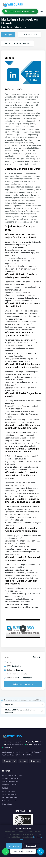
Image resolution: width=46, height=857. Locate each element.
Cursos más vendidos (9, 801)
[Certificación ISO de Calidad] (23, 820)
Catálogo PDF (11, 761)
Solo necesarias (31, 846)
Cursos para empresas (10, 781)
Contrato (36, 761)
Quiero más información (23, 684)
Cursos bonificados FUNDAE (12, 775)
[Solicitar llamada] (40, 851)
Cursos (9, 27)
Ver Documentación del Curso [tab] (17, 43)
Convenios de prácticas (10, 778)
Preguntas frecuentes (10, 798)
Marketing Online (20, 27)
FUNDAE (5, 788)
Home (3, 27)
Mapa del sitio (7, 804)
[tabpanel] (23, 333)
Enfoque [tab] (8, 34)
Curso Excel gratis (8, 791)
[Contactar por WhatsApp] (5, 851)
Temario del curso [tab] (30, 34)
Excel (24, 761)
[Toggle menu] (41, 11)
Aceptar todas (14, 846)
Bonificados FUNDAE (9, 785)
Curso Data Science (9, 794)
